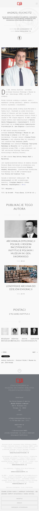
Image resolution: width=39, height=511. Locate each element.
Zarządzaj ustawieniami (19, 507)
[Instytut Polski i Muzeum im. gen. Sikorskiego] (19, 38)
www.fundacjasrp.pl (18, 471)
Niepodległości (14, 184)
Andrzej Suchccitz (7, 360)
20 (21, 294)
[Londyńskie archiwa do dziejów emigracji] (21, 274)
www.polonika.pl (18, 483)
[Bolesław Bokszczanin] (4, 331)
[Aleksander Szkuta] (34, 331)
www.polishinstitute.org (18, 452)
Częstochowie (22, 122)
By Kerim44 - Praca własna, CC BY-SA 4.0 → (21, 192)
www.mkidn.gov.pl (18, 464)
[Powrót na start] (19, 3)
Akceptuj (19, 498)
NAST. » (35, 352)
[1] (28, 122)
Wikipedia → (10, 188)
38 (21, 261)
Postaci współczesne (21, 31)
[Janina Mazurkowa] (24, 331)
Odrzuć (19, 503)
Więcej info (18, 424)
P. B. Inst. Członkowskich (21, 29)
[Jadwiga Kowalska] (14, 331)
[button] (37, 3)
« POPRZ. (4, 352)
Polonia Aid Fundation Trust (15, 174)
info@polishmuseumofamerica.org (19, 418)
